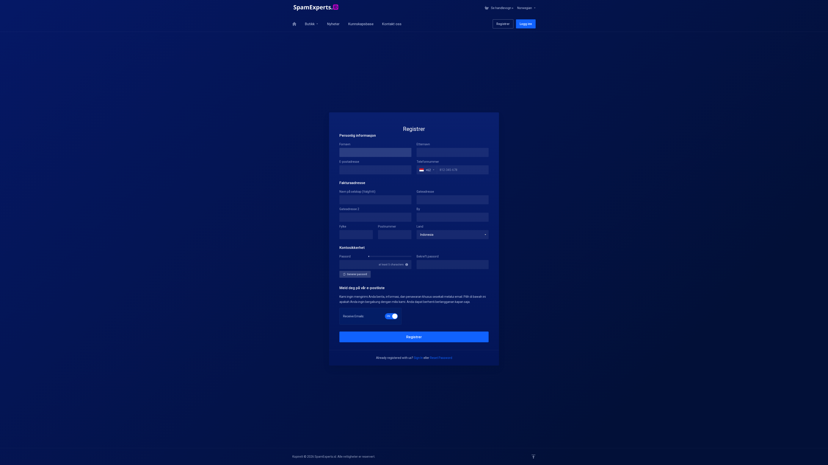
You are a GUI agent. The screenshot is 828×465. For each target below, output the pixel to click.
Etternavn (423, 144)
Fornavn (344, 144)
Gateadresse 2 (349, 209)
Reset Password (441, 358)
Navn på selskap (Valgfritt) (357, 191)
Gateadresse (425, 191)
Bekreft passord (428, 256)
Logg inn (526, 24)
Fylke (342, 226)
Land (420, 226)
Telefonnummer (428, 161)
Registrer (503, 24)
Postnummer (387, 226)
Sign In (418, 358)
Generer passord (357, 274)
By (418, 209)
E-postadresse (349, 161)
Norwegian (525, 8)
